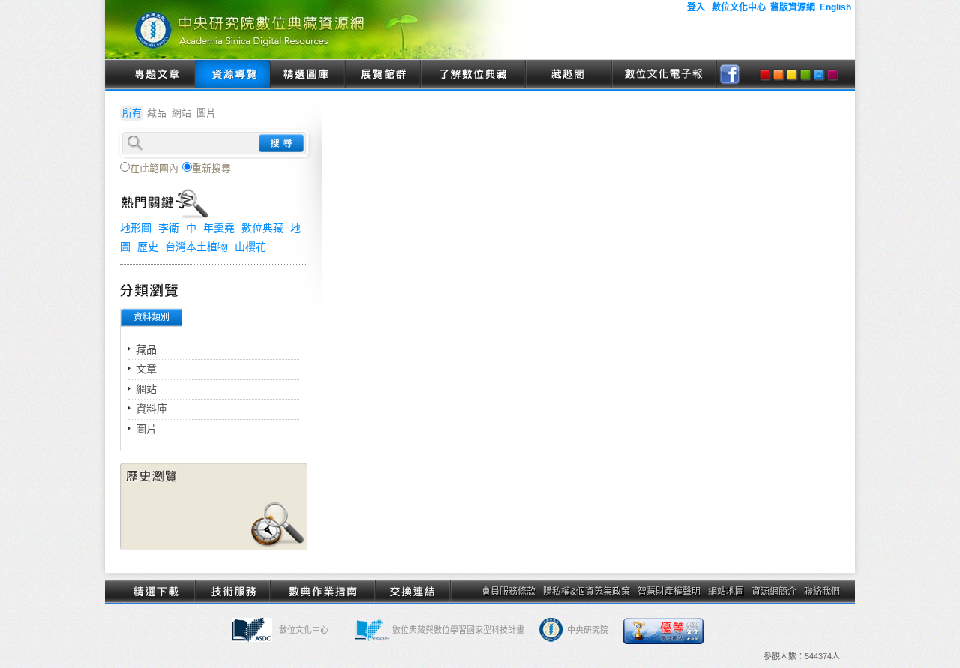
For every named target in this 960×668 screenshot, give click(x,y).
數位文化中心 (303, 629)
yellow (792, 75)
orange (778, 75)
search (281, 143)
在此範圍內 (154, 168)
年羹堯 (219, 228)
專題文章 (157, 75)
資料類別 (152, 317)
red (765, 75)
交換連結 (412, 591)
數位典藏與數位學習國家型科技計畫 (458, 629)
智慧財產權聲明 (669, 591)
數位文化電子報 (663, 75)
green (806, 75)
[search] (213, 141)
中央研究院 (587, 629)
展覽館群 (382, 75)
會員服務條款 (509, 591)
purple (832, 75)
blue (819, 75)
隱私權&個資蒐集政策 (586, 591)
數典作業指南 (322, 591)
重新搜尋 (211, 168)
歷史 (147, 247)
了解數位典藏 (472, 75)
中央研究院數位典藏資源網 (315, 29)
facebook (729, 74)
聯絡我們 (822, 591)
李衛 (168, 228)
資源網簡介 (774, 591)
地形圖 (136, 228)
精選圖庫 (307, 75)
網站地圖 (726, 591)
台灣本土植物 (196, 247)
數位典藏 (263, 228)
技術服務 (232, 591)
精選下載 (157, 591)
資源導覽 (232, 75)
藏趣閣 (568, 75)
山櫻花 (250, 247)
